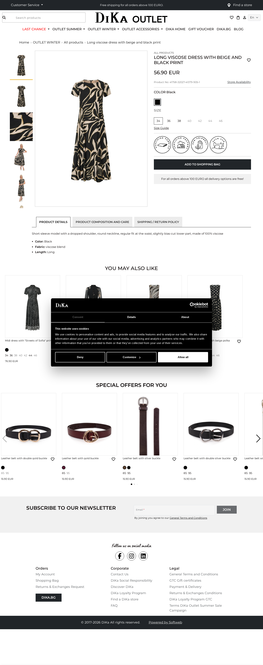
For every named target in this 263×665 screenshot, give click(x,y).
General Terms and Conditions (188, 518)
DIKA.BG (224, 29)
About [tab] (185, 317)
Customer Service (25, 5)
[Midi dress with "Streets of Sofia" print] (32, 306)
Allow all (183, 357)
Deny (80, 357)
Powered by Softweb (165, 622)
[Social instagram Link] (131, 556)
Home (24, 42)
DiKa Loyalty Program (128, 593)
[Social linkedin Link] (143, 556)
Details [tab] (131, 317)
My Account (45, 574)
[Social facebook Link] (119, 556)
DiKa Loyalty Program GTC (190, 599)
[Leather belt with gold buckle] (89, 424)
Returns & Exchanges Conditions (195, 593)
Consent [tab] (77, 317)
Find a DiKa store (124, 599)
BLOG (238, 29)
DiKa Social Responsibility (131, 581)
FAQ (114, 606)
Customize (129, 357)
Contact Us (119, 574)
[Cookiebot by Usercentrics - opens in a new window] (192, 305)
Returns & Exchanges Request (60, 587)
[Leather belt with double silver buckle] (211, 424)
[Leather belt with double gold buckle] (28, 424)
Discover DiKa (122, 587)
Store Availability (239, 82)
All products (73, 42)
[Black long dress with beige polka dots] (215, 306)
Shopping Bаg (47, 581)
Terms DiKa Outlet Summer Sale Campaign (195, 608)
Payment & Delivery (185, 587)
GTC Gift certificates (185, 581)
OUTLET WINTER (46, 42)
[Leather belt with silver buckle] (150, 424)
